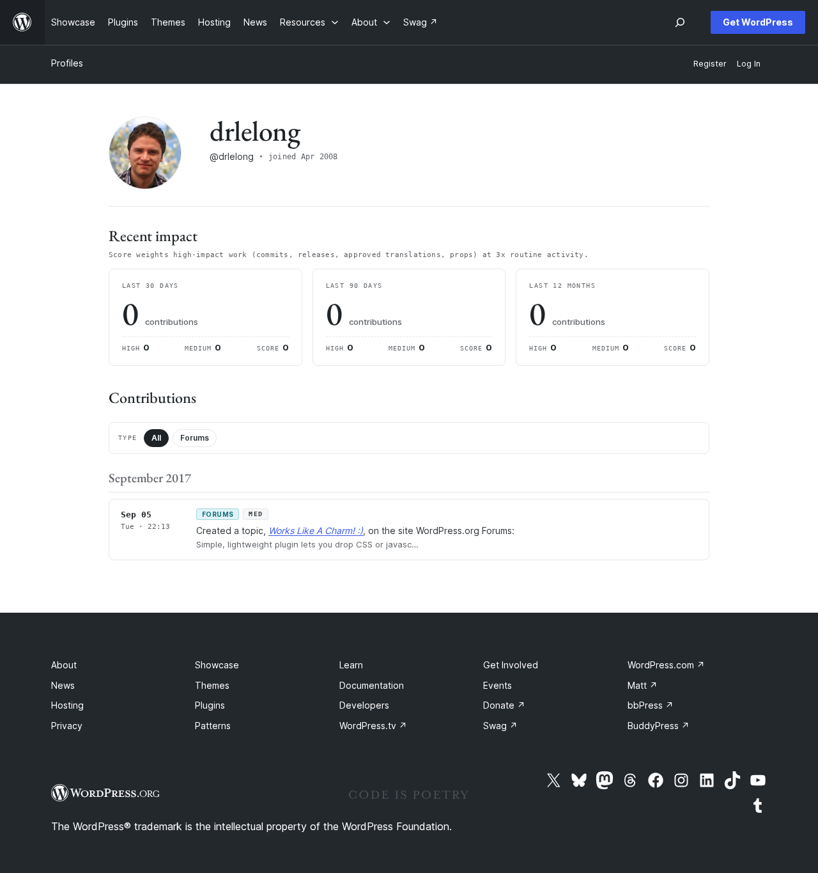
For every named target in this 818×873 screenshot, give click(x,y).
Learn (351, 664)
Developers (364, 705)
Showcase (217, 664)
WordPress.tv (373, 725)
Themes (212, 685)
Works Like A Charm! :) (315, 530)
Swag (500, 725)
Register (710, 63)
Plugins (210, 705)
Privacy (66, 725)
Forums (194, 438)
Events (497, 685)
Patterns (213, 725)
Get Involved (510, 664)
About (64, 664)
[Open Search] (680, 22)
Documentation (371, 685)
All (156, 438)
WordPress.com (666, 664)
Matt (643, 685)
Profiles (67, 63)
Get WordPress (758, 22)
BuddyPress (659, 725)
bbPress (651, 705)
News (63, 685)
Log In (748, 63)
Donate (504, 705)
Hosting (67, 705)
